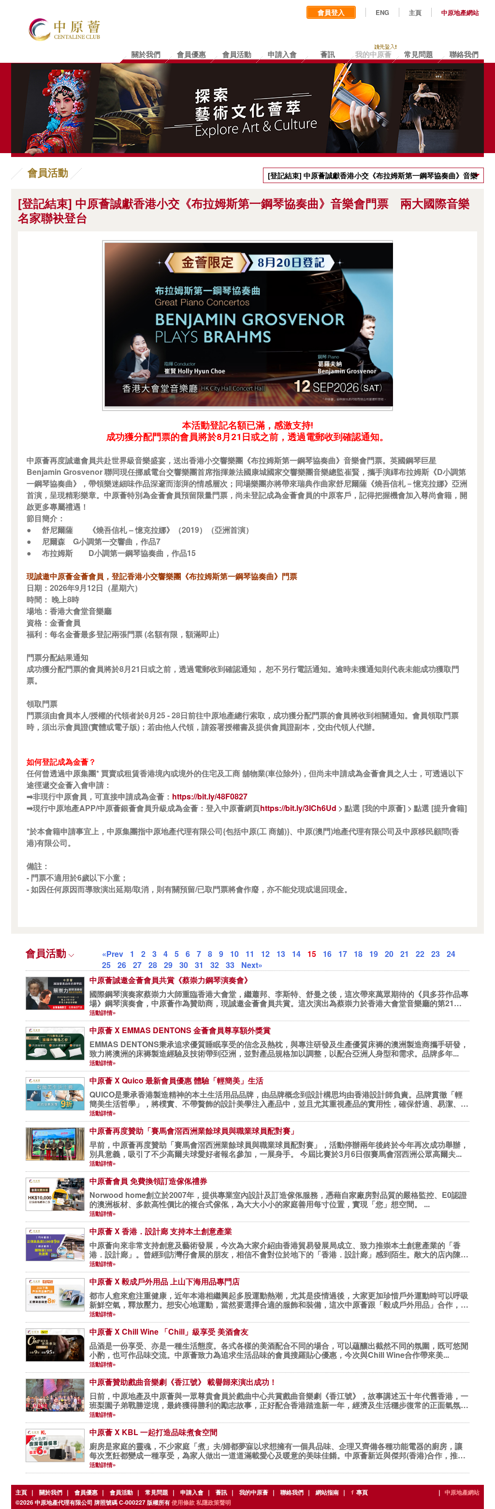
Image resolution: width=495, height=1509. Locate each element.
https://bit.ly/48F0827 (210, 796)
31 (199, 964)
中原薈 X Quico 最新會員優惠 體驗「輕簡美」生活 (176, 1080)
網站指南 (327, 1492)
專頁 (362, 1492)
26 (121, 964)
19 (373, 953)
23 (435, 953)
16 (327, 953)
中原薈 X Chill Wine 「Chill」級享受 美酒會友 (168, 1331)
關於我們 (50, 1492)
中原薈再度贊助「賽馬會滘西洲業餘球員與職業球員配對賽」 (193, 1130)
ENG (382, 12)
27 (137, 964)
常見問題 (156, 1492)
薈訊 (221, 1492)
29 (168, 964)
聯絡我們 (292, 1492)
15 (311, 953)
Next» (251, 964)
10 (234, 953)
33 (230, 964)
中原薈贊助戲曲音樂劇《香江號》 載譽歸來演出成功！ (183, 1381)
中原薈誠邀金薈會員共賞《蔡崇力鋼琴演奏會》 (170, 979)
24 (451, 953)
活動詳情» (102, 1012)
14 (296, 953)
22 (420, 953)
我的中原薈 (253, 1492)
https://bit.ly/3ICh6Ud (298, 807)
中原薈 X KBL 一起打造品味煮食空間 (153, 1432)
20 (389, 953)
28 (152, 964)
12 (265, 953)
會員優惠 (86, 1492)
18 (358, 953)
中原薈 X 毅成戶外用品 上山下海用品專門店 (164, 1281)
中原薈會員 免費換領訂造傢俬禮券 (148, 1180)
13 (281, 953)
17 (342, 953)
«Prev (112, 953)
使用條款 (183, 1502)
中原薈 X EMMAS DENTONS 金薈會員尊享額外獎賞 (180, 1030)
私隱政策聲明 (213, 1502)
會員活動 (121, 1492)
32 (214, 964)
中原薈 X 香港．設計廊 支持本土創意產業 (160, 1231)
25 (106, 964)
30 (183, 964)
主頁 (415, 12)
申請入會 (192, 1492)
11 (250, 953)
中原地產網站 (460, 12)
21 (404, 953)
